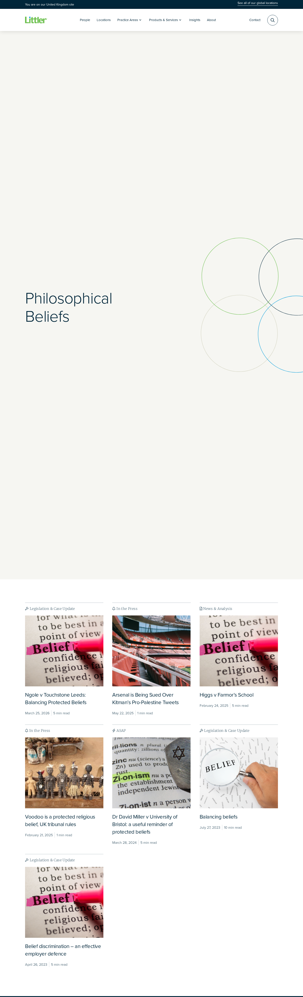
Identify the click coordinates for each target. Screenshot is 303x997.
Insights (194, 20)
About (211, 20)
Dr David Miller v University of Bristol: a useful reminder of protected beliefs (144, 824)
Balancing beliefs (219, 816)
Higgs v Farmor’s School (227, 694)
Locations (104, 20)
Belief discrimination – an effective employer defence (63, 949)
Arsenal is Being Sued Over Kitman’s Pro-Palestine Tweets (145, 698)
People (85, 20)
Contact (254, 20)
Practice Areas (127, 20)
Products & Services (163, 20)
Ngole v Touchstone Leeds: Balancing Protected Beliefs (56, 698)
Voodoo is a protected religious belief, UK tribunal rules (60, 820)
